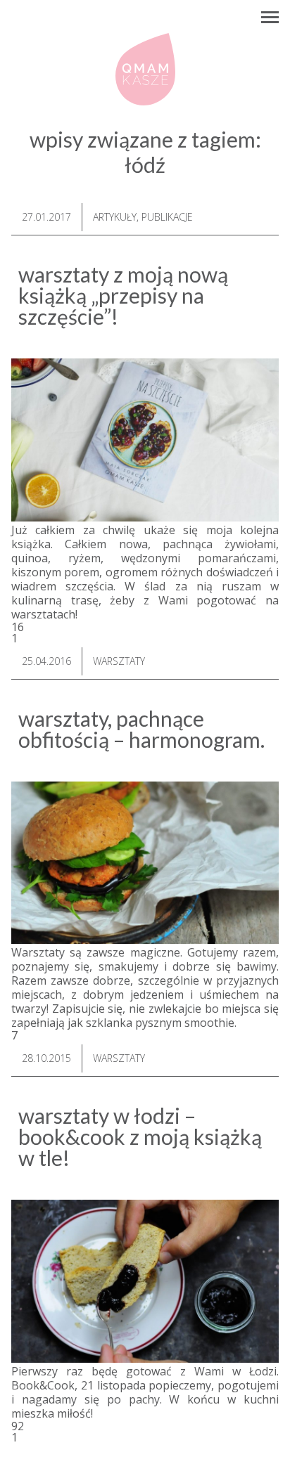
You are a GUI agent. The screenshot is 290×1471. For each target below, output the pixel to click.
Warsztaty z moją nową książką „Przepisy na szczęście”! (123, 295)
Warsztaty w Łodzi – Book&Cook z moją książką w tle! (140, 1136)
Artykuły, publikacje (143, 216)
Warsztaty (119, 661)
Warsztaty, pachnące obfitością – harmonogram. (141, 729)
